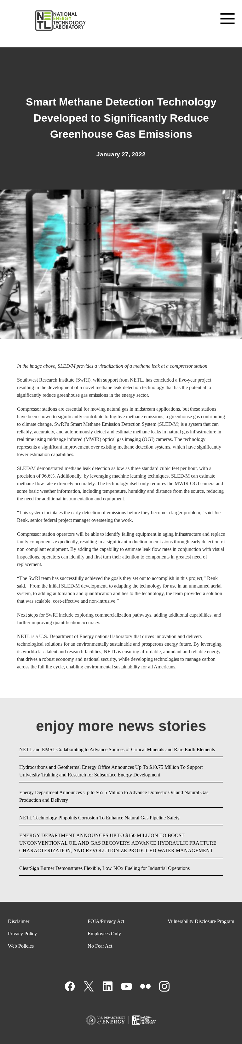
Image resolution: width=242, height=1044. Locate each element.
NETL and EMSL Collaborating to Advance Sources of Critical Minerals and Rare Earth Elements (117, 749)
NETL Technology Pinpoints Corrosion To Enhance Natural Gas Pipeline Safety (99, 817)
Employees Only (104, 933)
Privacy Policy (22, 933)
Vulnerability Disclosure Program (201, 921)
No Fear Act (100, 946)
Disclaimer (18, 921)
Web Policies (21, 946)
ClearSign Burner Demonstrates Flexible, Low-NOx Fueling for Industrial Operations (104, 868)
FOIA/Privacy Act (106, 921)
